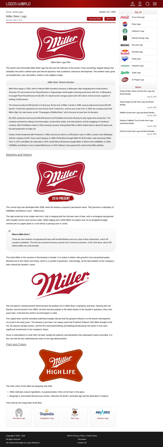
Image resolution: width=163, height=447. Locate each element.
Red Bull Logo (137, 52)
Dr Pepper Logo (138, 80)
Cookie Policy (91, 436)
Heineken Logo (138, 66)
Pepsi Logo (136, 24)
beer (15, 20)
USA (20, 20)
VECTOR (110, 19)
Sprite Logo (136, 73)
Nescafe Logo (137, 45)
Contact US (82, 443)
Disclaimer (82, 439)
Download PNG (95, 19)
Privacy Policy (79, 436)
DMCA (69, 436)
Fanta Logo (136, 59)
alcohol (9, 20)
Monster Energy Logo (140, 38)
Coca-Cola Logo (138, 17)
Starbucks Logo (138, 31)
